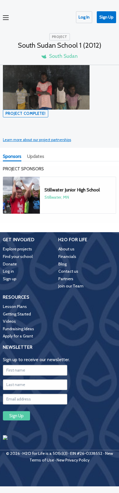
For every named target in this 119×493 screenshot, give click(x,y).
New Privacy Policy (73, 460)
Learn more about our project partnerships (37, 140)
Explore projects (17, 249)
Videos (9, 321)
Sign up (9, 278)
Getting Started (17, 314)
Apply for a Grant (18, 336)
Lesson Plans (15, 306)
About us (66, 249)
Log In (84, 17)
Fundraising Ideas (18, 328)
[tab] (13, 157)
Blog (62, 264)
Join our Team (70, 286)
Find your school (18, 256)
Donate (10, 264)
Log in (8, 271)
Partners (65, 278)
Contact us (68, 271)
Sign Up (106, 17)
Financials (67, 256)
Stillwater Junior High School (72, 190)
